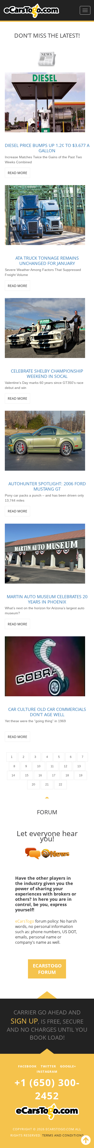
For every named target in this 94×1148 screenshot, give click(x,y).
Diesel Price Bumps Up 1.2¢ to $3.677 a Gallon (47, 147)
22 (60, 784)
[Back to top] (85, 1141)
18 (67, 775)
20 (33, 784)
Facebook (27, 1066)
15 (26, 775)
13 (79, 766)
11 (52, 766)
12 (65, 766)
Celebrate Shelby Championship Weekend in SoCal (47, 373)
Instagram (47, 1071)
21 (47, 784)
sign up (24, 1020)
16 (40, 775)
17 (53, 775)
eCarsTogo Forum (47, 968)
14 (13, 775)
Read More (17, 172)
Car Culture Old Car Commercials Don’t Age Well (47, 711)
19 (80, 775)
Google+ (68, 1066)
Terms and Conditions (63, 1135)
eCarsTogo (25, 921)
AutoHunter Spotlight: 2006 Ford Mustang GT (47, 486)
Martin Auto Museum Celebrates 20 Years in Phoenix (47, 599)
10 (38, 766)
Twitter (48, 1066)
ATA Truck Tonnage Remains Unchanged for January (47, 260)
